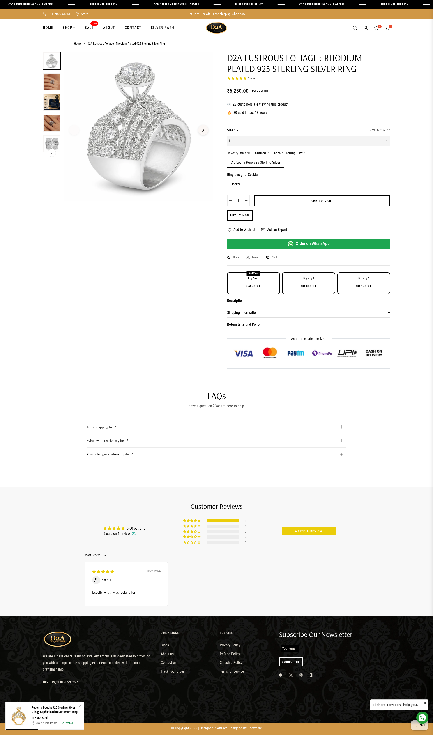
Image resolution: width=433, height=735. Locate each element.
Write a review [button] (308, 531)
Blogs (165, 645)
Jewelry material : (266, 153)
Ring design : (243, 174)
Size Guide (383, 130)
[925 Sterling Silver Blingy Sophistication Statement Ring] (17, 716)
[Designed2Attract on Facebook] (282, 675)
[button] (355, 28)
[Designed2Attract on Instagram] (312, 675)
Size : (233, 130)
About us (167, 654)
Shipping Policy (231, 662)
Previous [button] (74, 130)
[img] (103, 572)
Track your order (172, 671)
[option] (138, 126)
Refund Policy (230, 654)
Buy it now (240, 215)
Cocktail (236, 184)
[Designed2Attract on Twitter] (292, 675)
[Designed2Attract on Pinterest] (302, 675)
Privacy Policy (230, 645)
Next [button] (203, 130)
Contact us (168, 662)
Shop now (238, 14)
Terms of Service (232, 671)
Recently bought (55, 710)
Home (78, 43)
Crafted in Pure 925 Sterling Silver (255, 162)
